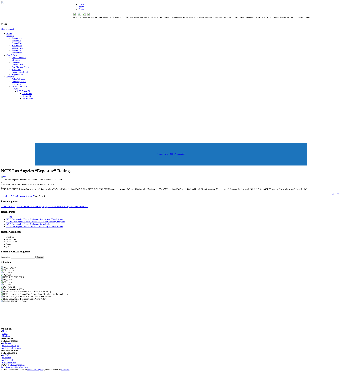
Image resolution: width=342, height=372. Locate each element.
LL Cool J (16, 60)
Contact (82, 9)
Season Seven (18, 38)
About (4, 333)
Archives (10, 77)
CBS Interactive (9, 362)
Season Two (17, 50)
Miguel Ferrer (17, 74)
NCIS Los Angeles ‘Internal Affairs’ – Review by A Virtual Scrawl (34, 226)
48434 (9, 217)
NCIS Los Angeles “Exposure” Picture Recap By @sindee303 (29, 206)
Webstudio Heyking (35, 370)
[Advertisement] (171, 120)
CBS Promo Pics (24, 91)
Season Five (17, 43)
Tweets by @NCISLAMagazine (171, 154)
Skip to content (7, 29)
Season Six (16, 41)
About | (82, 7)
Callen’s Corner (18, 79)
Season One (17, 53)
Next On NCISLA (20, 86)
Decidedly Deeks (19, 81)
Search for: (5, 257)
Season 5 (30, 196)
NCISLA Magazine (16, 365)
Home (9, 33)
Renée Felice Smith (20, 72)
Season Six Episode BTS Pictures (72, 206)
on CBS (5, 355)
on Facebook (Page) (10, 345)
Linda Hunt (17, 62)
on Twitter (6, 343)
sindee (6, 196)
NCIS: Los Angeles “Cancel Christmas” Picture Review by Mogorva (35, 222)
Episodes (10, 36)
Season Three (17, 48)
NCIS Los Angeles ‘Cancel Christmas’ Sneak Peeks (28, 224)
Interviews (16, 84)
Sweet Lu (65, 370)
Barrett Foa (16, 69)
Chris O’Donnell (19, 57)
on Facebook (7, 360)
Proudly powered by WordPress (14, 367)
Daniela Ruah (17, 65)
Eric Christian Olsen (20, 67)
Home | (82, 4)
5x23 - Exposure (18, 196)
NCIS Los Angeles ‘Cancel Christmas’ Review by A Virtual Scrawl (34, 219)
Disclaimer (6, 336)
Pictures (15, 89)
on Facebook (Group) (11, 348)
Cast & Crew (12, 55)
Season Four (17, 45)
